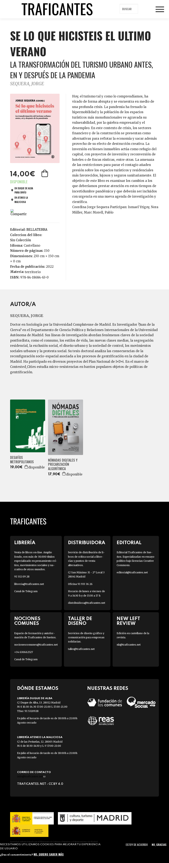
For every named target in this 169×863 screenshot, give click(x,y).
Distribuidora (86, 542)
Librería (24, 542)
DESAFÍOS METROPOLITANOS (22, 459)
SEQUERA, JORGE (27, 83)
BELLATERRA (36, 230)
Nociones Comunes (27, 621)
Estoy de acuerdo (137, 844)
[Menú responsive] (159, 9)
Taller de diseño (80, 621)
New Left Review (128, 621)
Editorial (129, 542)
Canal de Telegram (26, 591)
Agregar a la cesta (45, 173)
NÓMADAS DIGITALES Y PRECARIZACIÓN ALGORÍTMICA (62, 464)
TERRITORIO (33, 272)
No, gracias (159, 844)
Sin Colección (20, 240)
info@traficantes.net (31, 776)
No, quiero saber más (49, 854)
